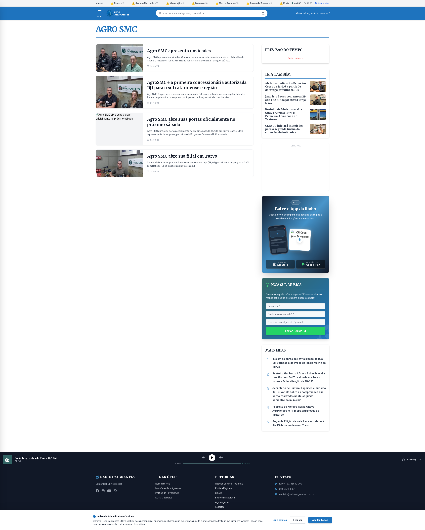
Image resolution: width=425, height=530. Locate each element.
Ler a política (280, 520)
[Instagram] (103, 490)
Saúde (218, 493)
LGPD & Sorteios (163, 497)
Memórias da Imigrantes (168, 488)
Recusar (297, 520)
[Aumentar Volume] (221, 458)
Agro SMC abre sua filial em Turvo (182, 156)
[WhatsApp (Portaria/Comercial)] (115, 490)
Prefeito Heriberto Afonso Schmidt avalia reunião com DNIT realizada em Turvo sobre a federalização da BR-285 (298, 377)
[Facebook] (97, 490)
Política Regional (223, 488)
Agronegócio (222, 502)
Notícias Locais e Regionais (229, 483)
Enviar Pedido (293, 331)
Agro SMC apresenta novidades (179, 50)
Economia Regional (225, 497)
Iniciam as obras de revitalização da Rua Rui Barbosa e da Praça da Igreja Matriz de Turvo (299, 362)
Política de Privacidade (167, 493)
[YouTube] (109, 490)
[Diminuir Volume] (203, 458)
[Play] (212, 457)
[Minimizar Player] (419, 460)
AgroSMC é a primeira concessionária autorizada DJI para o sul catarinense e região (197, 85)
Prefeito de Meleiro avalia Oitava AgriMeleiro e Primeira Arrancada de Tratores (295, 410)
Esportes (219, 507)
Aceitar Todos (320, 520)
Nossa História (162, 483)
